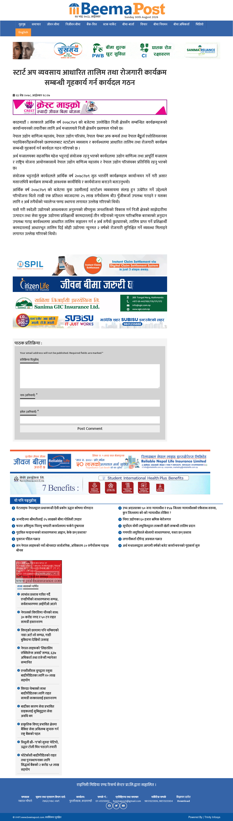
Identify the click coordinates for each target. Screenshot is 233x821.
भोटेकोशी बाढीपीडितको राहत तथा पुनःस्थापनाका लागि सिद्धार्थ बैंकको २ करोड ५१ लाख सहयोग (40, 762)
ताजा (19, 586)
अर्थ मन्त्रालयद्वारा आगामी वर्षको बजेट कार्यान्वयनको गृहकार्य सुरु (161, 545)
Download (183, 801)
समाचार (36, 24)
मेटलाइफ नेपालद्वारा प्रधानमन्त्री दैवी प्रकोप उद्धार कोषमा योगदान (54, 508)
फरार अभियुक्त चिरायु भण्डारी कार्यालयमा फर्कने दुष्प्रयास (50, 526)
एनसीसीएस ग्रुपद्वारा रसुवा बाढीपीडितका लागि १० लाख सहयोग (38, 675)
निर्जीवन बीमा (73, 24)
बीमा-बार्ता (128, 24)
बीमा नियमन (160, 24)
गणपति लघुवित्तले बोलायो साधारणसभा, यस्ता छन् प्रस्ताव (157, 532)
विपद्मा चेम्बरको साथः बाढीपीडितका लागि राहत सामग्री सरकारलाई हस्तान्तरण (38, 693)
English (23, 32)
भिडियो (200, 24)
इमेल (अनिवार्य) (28, 411)
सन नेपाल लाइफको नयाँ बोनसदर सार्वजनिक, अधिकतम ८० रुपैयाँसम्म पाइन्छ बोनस (62, 548)
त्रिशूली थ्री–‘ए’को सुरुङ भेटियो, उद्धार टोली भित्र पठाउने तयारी (39, 745)
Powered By (195, 817)
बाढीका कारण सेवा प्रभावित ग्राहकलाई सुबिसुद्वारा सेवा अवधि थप (37, 711)
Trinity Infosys (212, 817)
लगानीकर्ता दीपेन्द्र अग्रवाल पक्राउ (142, 539)
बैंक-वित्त (92, 24)
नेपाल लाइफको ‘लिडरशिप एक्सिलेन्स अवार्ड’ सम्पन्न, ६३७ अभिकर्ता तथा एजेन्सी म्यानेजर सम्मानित (39, 655)
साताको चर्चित (30, 586)
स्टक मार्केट (109, 24)
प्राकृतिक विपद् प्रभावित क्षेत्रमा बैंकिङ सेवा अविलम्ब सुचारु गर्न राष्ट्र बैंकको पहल (39, 729)
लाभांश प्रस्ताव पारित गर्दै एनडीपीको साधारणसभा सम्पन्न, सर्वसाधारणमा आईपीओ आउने (39, 599)
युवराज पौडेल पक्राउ (28, 539)
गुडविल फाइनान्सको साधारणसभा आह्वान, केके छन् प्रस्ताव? (51, 532)
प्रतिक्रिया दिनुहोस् (29, 359)
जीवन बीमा (53, 24)
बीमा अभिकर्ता (181, 24)
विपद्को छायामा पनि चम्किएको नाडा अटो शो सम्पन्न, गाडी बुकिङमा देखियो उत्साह (40, 635)
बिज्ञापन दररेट (183, 797)
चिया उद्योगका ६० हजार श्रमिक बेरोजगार (147, 519)
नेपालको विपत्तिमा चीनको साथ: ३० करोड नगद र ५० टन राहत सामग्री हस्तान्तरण (39, 617)
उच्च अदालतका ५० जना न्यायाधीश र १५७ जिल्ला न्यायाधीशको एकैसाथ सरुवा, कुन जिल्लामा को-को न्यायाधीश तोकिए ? (169, 510)
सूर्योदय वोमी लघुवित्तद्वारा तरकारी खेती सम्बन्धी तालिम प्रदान (159, 526)
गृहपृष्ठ (22, 24)
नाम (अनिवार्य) (27, 395)
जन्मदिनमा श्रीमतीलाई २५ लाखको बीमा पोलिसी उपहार (49, 519)
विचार (143, 24)
